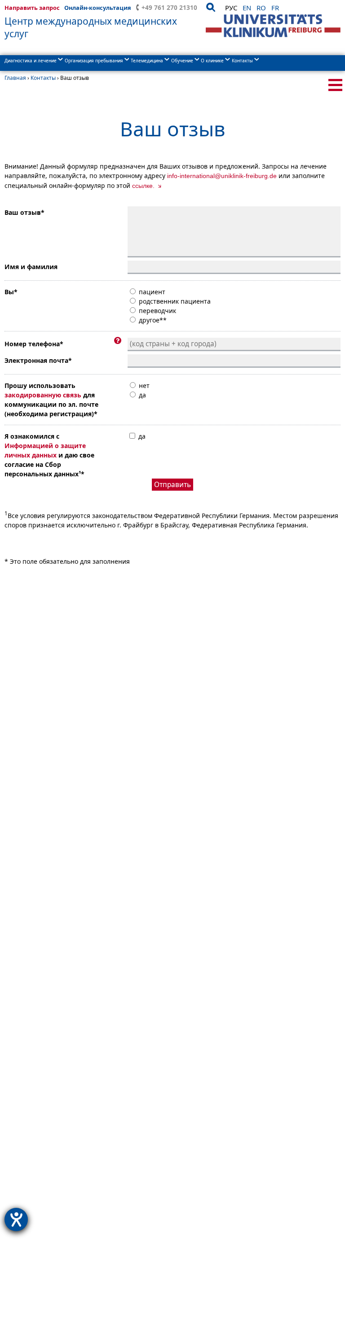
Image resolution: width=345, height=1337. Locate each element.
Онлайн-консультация (97, 8)
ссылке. (144, 185)
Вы (11, 291)
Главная (15, 78)
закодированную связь (42, 395)
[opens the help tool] (16, 1219)
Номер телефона (33, 344)
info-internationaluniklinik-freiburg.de (222, 175)
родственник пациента (174, 301)
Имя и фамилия (31, 266)
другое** (152, 320)
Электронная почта (38, 360)
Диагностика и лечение (30, 60)
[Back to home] (273, 26)
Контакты (242, 60)
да (141, 395)
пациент (151, 291)
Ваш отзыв (24, 212)
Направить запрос (32, 8)
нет (143, 385)
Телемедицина (147, 60)
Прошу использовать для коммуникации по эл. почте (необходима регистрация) (51, 399)
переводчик (156, 310)
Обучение (182, 60)
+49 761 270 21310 (169, 7)
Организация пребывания (94, 60)
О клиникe (212, 60)
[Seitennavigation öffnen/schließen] (335, 85)
